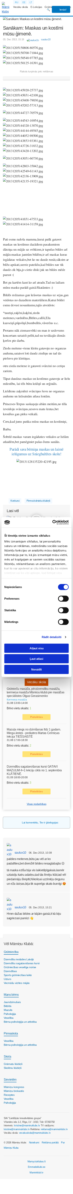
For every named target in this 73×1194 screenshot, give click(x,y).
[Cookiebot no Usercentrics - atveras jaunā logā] (52, 522)
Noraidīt (36, 669)
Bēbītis (7, 1005)
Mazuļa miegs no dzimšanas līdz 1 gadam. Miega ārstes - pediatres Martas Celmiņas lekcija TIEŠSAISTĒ (34, 733)
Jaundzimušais (12, 1002)
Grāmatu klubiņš (13, 1063)
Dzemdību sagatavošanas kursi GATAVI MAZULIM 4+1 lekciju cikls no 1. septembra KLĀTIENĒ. (34, 770)
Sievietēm (10, 1079)
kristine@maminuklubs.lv (27, 1125)
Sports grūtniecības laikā (18, 975)
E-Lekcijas (36, 6)
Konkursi (14, 500)
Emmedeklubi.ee (36, 1167)
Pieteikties (36, 716)
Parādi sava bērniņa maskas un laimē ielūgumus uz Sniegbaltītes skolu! (36, 451)
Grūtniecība (11, 952)
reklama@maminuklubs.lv (54, 1129)
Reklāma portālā (50, 1142)
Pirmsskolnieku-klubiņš (38, 500)
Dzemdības (10, 971)
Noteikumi (34, 1142)
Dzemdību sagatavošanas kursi (21, 963)
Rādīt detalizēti (52, 637)
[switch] (63, 598)
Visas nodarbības (36, 803)
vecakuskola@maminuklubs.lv (35, 1132)
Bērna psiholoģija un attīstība (20, 1021)
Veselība (8, 1017)
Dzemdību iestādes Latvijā (19, 959)
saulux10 (20, 852)
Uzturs (7, 979)
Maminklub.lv (36, 1172)
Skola (7, 1056)
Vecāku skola (20, 6)
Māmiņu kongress (14, 1086)
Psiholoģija (10, 1013)
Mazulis (8, 1009)
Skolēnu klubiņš (13, 1067)
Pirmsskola (11, 1033)
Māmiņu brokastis (14, 1090)
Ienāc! (62, 9)
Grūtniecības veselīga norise (20, 967)
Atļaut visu (37, 648)
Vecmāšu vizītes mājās (17, 982)
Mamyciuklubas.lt (37, 1161)
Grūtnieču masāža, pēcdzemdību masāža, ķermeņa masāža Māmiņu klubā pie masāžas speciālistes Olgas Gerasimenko (35, 692)
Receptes (9, 1094)
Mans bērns (11, 994)
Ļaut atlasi (36, 658)
